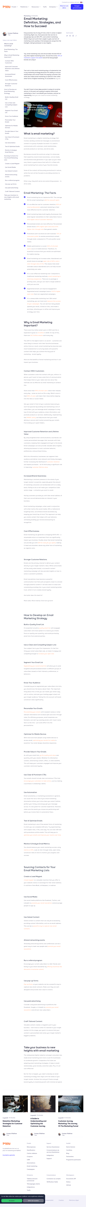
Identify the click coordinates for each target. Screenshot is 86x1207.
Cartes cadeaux (32, 1153)
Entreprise (52, 7)
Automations (31, 1163)
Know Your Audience (11, 116)
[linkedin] (73, 36)
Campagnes (31, 1169)
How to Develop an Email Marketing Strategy (10, 91)
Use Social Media (10, 167)
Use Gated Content (11, 171)
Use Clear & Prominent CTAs (12, 138)
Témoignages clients (33, 1184)
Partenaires (70, 1156)
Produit (14, 7)
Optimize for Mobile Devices (11, 127)
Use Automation (10, 143)
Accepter (12, 1201)
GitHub (68, 1185)
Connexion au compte (54, 1179)
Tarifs (45, 7)
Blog (67, 1153)
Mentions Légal (74, 1200)
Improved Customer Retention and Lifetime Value (12, 68)
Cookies (61, 1200)
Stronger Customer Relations (11, 85)
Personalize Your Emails (10, 121)
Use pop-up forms (10, 184)
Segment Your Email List (11, 111)
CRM (28, 1160)
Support (49, 1158)
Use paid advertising (11, 188)
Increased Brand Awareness (10, 75)
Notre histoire (70, 1147)
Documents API (71, 1179)
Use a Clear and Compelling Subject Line (11, 105)
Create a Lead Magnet (12, 163)
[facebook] (70, 36)
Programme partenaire (73, 1160)
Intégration (50, 1155)
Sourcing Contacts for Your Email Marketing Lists (11, 158)
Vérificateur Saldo (52, 1182)
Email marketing (32, 1166)
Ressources (35, 7)
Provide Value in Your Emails (11, 132)
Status (68, 1182)
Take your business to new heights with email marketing (11, 197)
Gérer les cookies (33, 1201)
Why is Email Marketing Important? (11, 56)
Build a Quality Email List (11, 98)
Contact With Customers (9, 62)
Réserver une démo (64, 7)
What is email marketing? (8, 45)
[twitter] (67, 36)
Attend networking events (11, 176)
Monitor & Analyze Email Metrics (11, 151)
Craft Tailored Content (12, 191)
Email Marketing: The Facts (11, 50)
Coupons (30, 1156)
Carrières (69, 1150)
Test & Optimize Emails (12, 146)
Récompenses (31, 1147)
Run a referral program (12, 180)
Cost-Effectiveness (11, 80)
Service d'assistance (53, 1147)
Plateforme (23, 7)
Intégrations (31, 1187)
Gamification (31, 1150)
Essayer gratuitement (77, 7)
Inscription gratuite (9, 1155)
